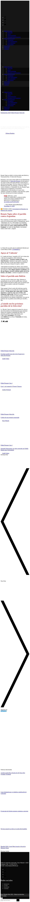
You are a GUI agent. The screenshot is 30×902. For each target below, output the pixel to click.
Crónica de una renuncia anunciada (10, 417)
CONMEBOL (16, 249)
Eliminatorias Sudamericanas (8, 323)
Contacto (6, 49)
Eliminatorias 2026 (6, 112)
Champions (10, 40)
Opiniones (6, 47)
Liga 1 (9, 34)
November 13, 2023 (9, 206)
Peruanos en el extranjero (14, 37)
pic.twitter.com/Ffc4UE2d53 (11, 202)
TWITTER (4, 711)
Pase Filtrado (5, 420)
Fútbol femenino (11, 35)
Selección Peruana (15, 181)
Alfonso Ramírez (10, 133)
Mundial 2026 (19, 323)
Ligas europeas (11, 43)
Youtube (6, 888)
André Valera (5, 358)
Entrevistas (7, 46)
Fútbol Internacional (9, 38)
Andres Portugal (6, 389)
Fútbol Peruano (8, 31)
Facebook (6, 887)
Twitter (6, 885)
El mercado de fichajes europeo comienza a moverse (14, 811)
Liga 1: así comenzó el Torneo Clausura (11, 386)
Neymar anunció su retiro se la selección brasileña (14, 829)
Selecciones (10, 44)
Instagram (6, 884)
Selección (9, 32)
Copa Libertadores (12, 41)
